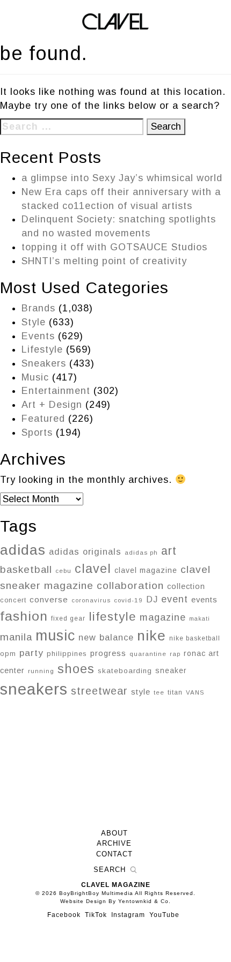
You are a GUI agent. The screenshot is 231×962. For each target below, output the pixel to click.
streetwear (99, 691)
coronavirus (91, 600)
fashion (24, 616)
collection (186, 586)
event (174, 599)
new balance (106, 637)
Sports (37, 432)
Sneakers (43, 363)
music (55, 636)
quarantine (148, 654)
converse (49, 599)
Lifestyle (42, 349)
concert (13, 600)
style (140, 691)
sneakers (34, 689)
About (114, 833)
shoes (76, 669)
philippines (67, 654)
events (204, 599)
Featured (43, 418)
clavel (93, 569)
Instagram (128, 915)
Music (35, 377)
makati (199, 618)
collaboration (130, 585)
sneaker (170, 670)
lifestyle (112, 616)
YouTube (164, 915)
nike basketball (194, 638)
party (31, 652)
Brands (38, 308)
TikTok (96, 915)
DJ (152, 599)
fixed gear (68, 618)
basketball (26, 569)
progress (108, 653)
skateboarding (125, 671)
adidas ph (141, 552)
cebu (63, 571)
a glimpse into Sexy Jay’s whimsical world (121, 178)
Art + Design (51, 404)
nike (151, 636)
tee (159, 692)
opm (8, 654)
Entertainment (55, 390)
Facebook (64, 915)
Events (38, 336)
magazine (163, 617)
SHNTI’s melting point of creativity (104, 261)
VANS (195, 692)
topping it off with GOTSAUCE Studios (114, 247)
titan (175, 692)
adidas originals (85, 551)
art (169, 550)
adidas (23, 550)
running (41, 670)
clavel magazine (145, 570)
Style (33, 322)
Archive (114, 843)
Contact (114, 854)
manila (16, 637)
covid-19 (128, 599)
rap (175, 654)
